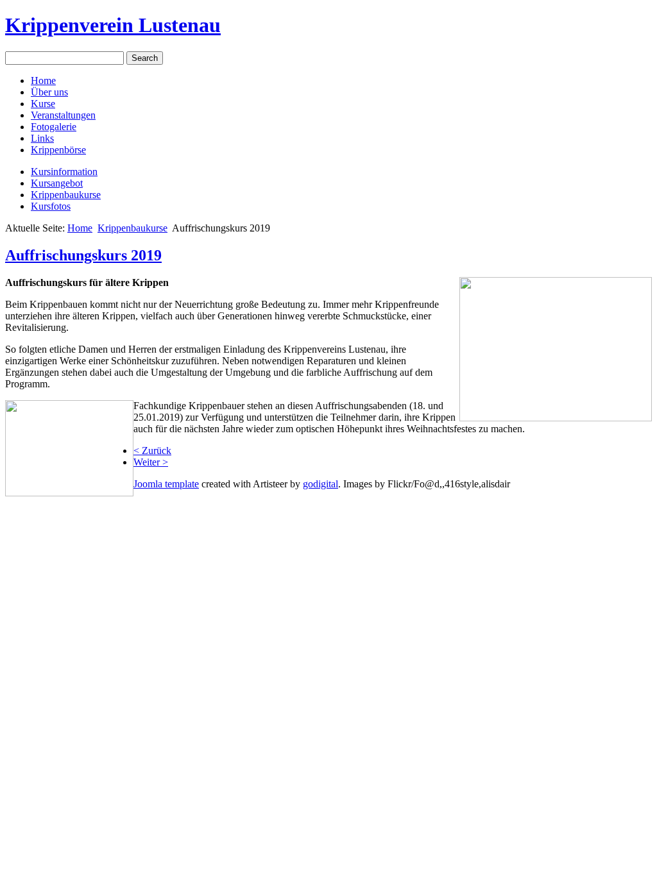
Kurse (43, 103)
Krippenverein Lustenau (113, 25)
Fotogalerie (53, 126)
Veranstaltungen (63, 115)
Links (42, 138)
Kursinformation (64, 171)
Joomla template (166, 483)
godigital (320, 483)
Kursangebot (57, 183)
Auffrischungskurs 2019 (83, 255)
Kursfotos (51, 206)
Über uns (49, 92)
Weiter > (150, 462)
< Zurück (152, 450)
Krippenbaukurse (66, 194)
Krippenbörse (58, 149)
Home (43, 80)
